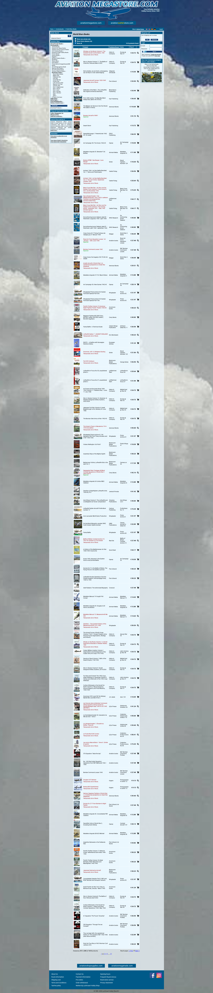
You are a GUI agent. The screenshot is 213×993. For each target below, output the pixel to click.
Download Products (56, 108)
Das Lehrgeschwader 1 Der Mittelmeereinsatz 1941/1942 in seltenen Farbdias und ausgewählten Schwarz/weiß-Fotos (95, 198)
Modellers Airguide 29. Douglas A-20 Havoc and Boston (94, 606)
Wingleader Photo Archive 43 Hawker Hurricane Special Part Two (94, 299)
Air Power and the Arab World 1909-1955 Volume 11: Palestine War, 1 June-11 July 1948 (95, 390)
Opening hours (105, 974)
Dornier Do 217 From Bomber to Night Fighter (94, 804)
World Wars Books (57, 72)
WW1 (54, 94)
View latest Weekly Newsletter (59, 140)
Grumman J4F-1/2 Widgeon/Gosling (94, 352)
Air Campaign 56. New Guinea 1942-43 (95, 284)
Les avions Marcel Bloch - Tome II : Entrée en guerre (95, 743)
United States (140, 29)
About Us (54, 974)
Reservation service (106, 980)
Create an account (156, 54)
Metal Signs (54, 100)
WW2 (54, 95)
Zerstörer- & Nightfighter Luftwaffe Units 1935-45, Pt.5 (95, 491)
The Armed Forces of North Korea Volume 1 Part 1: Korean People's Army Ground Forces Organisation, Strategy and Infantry (95, 635)
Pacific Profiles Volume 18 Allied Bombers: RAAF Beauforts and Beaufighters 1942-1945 (93, 861)
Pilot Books (55, 62)
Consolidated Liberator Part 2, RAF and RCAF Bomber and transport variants (95, 879)
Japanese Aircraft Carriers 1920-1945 (94, 80)
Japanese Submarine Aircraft (92, 870)
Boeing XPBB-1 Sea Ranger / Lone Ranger (93, 161)
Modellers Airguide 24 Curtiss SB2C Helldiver (93, 482)
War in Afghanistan (58, 87)
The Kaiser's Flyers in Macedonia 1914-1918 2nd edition (95, 427)
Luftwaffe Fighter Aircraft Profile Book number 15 (94, 509)
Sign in (154, 51)
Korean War (56, 81)
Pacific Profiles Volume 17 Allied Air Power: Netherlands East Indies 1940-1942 (94, 852)
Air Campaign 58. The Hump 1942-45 (94, 143)
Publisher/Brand (114, 47)
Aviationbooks (55, 45)
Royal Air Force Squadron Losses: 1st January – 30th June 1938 (94, 240)
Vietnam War (56, 85)
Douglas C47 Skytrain (89, 780)
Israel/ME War (57, 80)
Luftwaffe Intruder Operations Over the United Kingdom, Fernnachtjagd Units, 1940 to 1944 (94, 578)
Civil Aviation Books (57, 51)
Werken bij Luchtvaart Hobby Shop (88, 985)
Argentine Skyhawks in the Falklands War (94, 843)
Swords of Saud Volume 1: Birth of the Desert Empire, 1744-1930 (94, 659)
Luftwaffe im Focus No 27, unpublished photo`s (95, 380)
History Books (56, 55)
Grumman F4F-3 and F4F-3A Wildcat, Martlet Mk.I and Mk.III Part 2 (94, 697)
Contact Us (79, 974)
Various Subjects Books (58, 71)
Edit (147, 39)
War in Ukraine (57, 93)
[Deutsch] (155, 29)
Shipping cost (56, 980)
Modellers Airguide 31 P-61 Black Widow (95, 275)
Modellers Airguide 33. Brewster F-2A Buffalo (94, 152)
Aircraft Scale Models (57, 44)
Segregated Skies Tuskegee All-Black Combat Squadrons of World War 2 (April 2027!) (94, 472)
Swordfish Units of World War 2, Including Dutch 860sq (92, 824)
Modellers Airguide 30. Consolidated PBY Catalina (95, 814)
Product (85, 47)
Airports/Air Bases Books (59, 48)
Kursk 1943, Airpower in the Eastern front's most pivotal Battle (94, 559)
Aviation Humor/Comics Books (60, 49)
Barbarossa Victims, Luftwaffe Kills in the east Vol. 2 (95, 463)
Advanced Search (56, 38)
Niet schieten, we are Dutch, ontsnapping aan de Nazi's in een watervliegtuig (95, 71)
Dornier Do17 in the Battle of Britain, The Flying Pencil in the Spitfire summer (95, 569)
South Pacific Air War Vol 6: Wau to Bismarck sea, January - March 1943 (94, 887)
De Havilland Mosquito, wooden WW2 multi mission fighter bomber (94, 524)
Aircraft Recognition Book (59, 67)
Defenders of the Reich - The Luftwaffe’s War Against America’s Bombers (95, 90)
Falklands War (57, 77)
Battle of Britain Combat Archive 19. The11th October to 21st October (94, 539)
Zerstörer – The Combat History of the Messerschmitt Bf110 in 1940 (94, 624)
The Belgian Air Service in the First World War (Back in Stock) (95, 106)
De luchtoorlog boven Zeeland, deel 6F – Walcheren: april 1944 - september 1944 (95, 227)
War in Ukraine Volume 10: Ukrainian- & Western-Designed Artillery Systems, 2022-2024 (95, 399)
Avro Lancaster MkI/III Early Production (95, 516)
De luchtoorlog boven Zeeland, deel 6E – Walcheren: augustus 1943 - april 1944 (95, 217)
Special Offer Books (57, 68)
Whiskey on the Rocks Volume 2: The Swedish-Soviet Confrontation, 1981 (94, 52)
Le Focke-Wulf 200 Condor (91, 734)
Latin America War (58, 82)
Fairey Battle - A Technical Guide (92, 327)
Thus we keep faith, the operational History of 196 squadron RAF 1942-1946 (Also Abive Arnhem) (95, 934)
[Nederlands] (146, 29)
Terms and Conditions (58, 983)
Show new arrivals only (83, 39)
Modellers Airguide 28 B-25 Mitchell (93, 833)
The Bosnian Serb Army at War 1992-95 (95, 418)
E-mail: (143, 46)
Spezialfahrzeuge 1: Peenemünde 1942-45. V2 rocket (95, 134)
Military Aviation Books (58, 58)
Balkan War (56, 75)
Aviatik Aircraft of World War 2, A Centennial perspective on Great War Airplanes (94, 264)
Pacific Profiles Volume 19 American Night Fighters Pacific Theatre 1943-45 (94, 307)
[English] (149, 29)
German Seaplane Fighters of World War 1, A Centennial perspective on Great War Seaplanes (95, 795)
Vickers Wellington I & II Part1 (92, 444)
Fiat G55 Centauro (88, 361)
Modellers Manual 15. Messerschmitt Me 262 (95, 615)
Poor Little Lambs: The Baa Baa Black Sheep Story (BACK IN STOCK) (94, 98)
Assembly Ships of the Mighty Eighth (94, 454)
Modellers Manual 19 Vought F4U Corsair (93, 597)
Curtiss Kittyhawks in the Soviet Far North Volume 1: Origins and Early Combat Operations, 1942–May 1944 (94, 906)
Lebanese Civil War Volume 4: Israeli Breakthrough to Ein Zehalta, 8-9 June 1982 (94, 409)
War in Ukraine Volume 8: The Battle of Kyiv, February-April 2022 (94, 897)
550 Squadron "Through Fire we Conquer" (92, 925)
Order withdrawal (82, 983)
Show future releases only (84, 41)
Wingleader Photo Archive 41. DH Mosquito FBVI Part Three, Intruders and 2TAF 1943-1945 (95, 436)
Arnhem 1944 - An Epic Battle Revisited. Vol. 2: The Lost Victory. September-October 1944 (95, 180)
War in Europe (57, 91)
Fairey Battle (87, 532)
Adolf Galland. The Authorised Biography (95, 588)
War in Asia (56, 90)
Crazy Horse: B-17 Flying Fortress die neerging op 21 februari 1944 (94, 234)
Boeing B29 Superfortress (90, 787)
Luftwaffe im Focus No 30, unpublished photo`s (95, 371)
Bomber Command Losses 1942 (93, 249)
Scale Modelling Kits (56, 101)
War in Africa (56, 88)
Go (69, 36)
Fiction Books (55, 54)
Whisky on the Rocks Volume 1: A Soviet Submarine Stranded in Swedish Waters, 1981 (95, 643)
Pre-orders (79, 980)
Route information (57, 977)
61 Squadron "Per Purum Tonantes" (94, 916)
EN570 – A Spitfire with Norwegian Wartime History (93, 343)
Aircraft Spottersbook (58, 70)
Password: (144, 49)
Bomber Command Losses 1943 (93, 772)
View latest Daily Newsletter (58, 141)
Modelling (54, 59)
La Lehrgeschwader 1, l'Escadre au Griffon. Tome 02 (93, 724)
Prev (131, 951)
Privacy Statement (106, 983)
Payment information (83, 977)
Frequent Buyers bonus (108, 977)
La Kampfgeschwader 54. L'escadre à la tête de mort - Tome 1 (95, 715)
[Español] (152, 29)
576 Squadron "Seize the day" (92, 753)
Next (136, 951)
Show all (79, 43)
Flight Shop (54, 98)
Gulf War (55, 78)
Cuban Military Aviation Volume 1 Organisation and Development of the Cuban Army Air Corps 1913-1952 (94, 652)
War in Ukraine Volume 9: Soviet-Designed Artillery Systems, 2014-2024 (94, 668)
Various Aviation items (57, 103)
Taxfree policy (56, 985)
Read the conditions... (57, 116)
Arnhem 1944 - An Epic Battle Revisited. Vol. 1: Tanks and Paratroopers (95, 171)
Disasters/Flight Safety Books (60, 52)
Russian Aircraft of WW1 (90, 115)
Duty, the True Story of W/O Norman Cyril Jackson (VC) (95, 944)
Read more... (54, 130)
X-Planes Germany (57, 97)
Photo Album (55, 61)
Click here (157, 56)
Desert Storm (87, 125)
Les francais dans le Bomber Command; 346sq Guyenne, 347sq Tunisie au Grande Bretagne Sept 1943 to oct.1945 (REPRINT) (95, 705)
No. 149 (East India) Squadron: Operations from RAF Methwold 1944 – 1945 (95, 763)
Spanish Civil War (58, 84)
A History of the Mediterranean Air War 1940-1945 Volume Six (94, 550)
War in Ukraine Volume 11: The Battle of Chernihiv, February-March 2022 (95, 62)
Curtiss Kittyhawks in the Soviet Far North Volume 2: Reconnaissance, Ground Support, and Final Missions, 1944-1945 (94, 688)
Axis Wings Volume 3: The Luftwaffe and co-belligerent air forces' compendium (95, 501)
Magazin (54, 57)
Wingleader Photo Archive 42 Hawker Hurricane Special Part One (94, 292)
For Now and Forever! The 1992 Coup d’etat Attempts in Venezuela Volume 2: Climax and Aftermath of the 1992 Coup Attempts (95, 678)
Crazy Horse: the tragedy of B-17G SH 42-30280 (95, 257)
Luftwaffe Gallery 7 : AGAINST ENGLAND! (95, 334)
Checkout (154, 39)
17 (111, 954)
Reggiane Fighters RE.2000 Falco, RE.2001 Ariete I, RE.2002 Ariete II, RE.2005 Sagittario (93, 317)
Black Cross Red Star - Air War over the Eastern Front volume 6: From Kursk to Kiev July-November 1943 (94, 189)
